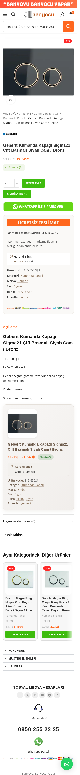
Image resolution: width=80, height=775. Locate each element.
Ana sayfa (9, 113)
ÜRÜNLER (15, 666)
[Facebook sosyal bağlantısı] (20, 695)
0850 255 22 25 (38, 729)
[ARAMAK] (68, 26)
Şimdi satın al (17, 194)
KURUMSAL (16, 650)
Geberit (18, 261)
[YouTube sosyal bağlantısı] (42, 695)
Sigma (18, 286)
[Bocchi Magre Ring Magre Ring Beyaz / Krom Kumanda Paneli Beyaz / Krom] (57, 580)
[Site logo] (38, 14)
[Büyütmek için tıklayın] (10, 99)
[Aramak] (13, 14)
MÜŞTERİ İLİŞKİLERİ (22, 658)
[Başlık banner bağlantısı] (38, 4)
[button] (20, 634)
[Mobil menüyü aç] (5, 14)
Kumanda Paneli (14, 118)
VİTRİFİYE (25, 113)
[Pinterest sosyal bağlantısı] (50, 695)
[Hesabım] (62, 14)
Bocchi (9, 621)
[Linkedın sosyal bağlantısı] (57, 695)
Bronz (20, 292)
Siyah (28, 292)
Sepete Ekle (33, 183)
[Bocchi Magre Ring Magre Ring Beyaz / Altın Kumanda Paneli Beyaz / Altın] (20, 580)
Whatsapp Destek (38, 751)
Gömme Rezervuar (46, 113)
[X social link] (27, 695)
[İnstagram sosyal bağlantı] (35, 695)
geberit (25, 297)
